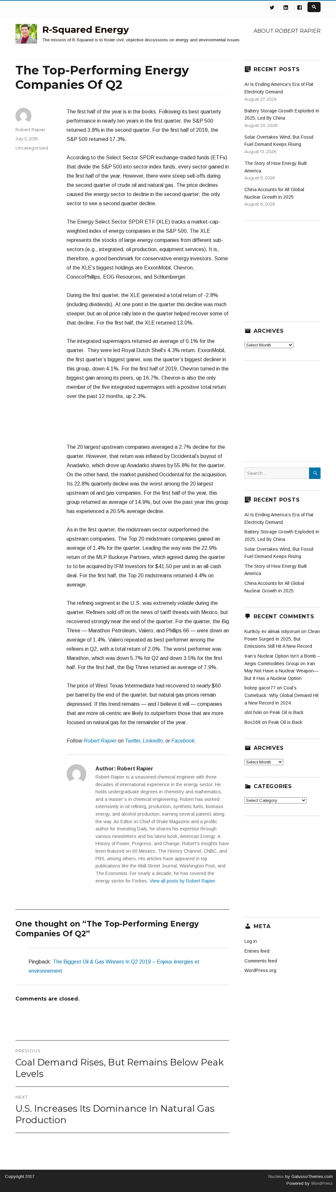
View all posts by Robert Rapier (182, 881)
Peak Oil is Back (287, 712)
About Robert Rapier (287, 31)
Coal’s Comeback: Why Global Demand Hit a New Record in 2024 (281, 695)
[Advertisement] (157, 425)
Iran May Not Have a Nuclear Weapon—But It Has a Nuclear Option (281, 671)
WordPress (321, 1183)
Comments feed (260, 961)
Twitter (132, 741)
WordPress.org (260, 970)
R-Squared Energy (85, 29)
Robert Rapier (100, 741)
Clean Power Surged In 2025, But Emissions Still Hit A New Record (282, 639)
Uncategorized (31, 147)
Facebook (183, 741)
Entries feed (256, 951)
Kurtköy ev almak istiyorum (272, 631)
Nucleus (276, 1176)
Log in (250, 941)
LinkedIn (153, 741)
